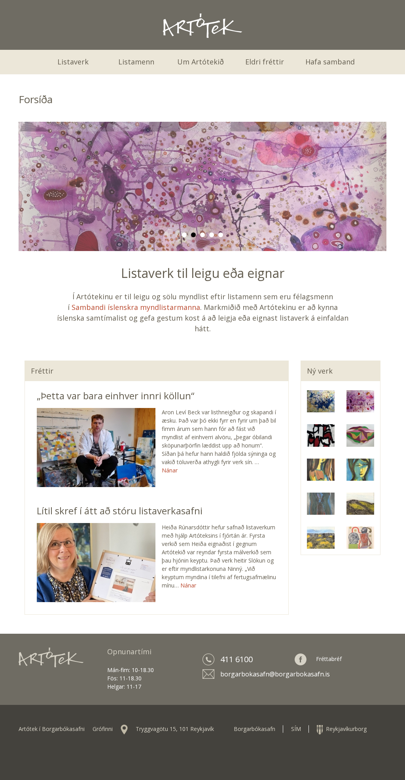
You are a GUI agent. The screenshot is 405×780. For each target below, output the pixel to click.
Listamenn (136, 61)
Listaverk (73, 61)
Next (378, 185)
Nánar (170, 470)
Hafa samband (330, 61)
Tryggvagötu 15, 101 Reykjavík (175, 729)
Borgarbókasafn (254, 729)
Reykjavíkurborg (345, 729)
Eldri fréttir (264, 61)
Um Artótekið (200, 61)
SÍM (296, 729)
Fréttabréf (329, 659)
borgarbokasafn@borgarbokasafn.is (275, 674)
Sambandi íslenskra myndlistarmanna (136, 307)
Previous (26, 185)
